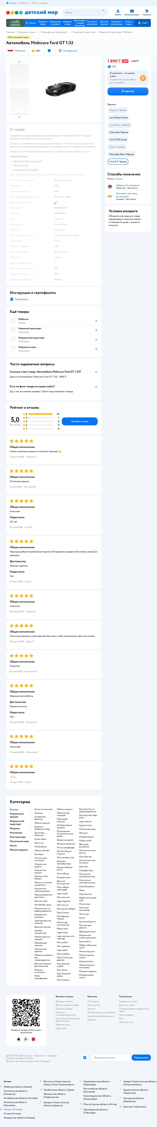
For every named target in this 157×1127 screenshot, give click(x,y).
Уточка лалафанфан (66, 847)
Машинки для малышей (63, 814)
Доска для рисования (84, 845)
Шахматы (83, 866)
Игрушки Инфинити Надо (42, 827)
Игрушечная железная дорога (42, 889)
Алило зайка (40, 839)
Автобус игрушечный (40, 931)
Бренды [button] (14, 809)
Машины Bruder (42, 850)
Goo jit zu (39, 843)
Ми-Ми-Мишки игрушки (64, 852)
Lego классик (85, 821)
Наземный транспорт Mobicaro (116, 32)
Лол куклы (84, 914)
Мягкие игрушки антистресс (87, 966)
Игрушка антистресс (39, 971)
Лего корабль (63, 954)
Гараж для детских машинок (42, 922)
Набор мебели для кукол (87, 946)
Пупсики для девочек (85, 926)
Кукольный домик (87, 921)
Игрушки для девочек (40, 950)
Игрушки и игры (26, 32)
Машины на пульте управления (43, 883)
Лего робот (62, 942)
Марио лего (62, 928)
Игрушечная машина (40, 871)
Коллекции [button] (16, 832)
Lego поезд (62, 932)
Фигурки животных (66, 844)
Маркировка (21, 299)
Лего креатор (63, 946)
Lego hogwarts (63, 901)
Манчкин (83, 833)
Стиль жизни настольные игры (87, 881)
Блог (121, 1018)
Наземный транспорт (84, 32)
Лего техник (63, 905)
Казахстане (33, 1061)
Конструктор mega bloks (88, 816)
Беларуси (45, 1061)
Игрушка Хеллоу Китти (64, 868)
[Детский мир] (32, 12)
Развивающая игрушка (40, 944)
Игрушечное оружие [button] (17, 815)
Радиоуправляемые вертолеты (43, 896)
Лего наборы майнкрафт (63, 888)
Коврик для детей (65, 840)
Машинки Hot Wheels (41, 877)
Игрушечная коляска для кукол (87, 936)
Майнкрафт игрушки (62, 820)
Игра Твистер (85, 856)
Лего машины (63, 980)
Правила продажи (64, 1008)
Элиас (82, 890)
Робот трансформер (40, 977)
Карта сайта (61, 1028)
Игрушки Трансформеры (64, 862)
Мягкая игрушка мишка (86, 956)
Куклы (82, 918)
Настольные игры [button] (19, 841)
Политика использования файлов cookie (68, 1019)
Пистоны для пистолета (40, 859)
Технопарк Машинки (39, 834)
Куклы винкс (85, 941)
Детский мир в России (16, 1061)
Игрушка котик (86, 961)
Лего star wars (63, 897)
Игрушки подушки (88, 971)
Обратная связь (63, 1024)
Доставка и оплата (64, 1001)
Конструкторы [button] (18, 836)
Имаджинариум (86, 837)
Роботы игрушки (65, 809)
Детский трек (40, 901)
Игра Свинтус (85, 894)
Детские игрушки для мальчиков (42, 964)
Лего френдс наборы (63, 917)
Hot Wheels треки (43, 905)
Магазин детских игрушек (42, 938)
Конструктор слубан (63, 964)
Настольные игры (87, 829)
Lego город (62, 893)
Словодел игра (86, 870)
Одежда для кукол (87, 931)
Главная (10, 32)
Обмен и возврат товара (67, 1005)
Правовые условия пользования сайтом (31, 1056)
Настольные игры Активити (87, 861)
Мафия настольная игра (87, 899)
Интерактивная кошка (86, 976)
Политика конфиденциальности (66, 1013)
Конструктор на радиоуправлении (87, 810)
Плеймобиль (40, 847)
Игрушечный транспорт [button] (17, 823)
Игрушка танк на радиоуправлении (43, 909)
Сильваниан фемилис (40, 818)
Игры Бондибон (86, 886)
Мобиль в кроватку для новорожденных (43, 957)
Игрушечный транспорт (54, 32)
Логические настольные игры (87, 875)
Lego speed (62, 950)
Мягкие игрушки (87, 951)
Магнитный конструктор (63, 923)
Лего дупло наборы (66, 909)
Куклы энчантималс (43, 809)
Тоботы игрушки (42, 823)
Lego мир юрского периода (66, 937)
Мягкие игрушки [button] (19, 849)
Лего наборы (63, 873)
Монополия (84, 904)
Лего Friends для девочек (65, 958)
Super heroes (63, 912)
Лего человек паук (65, 857)
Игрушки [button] (15, 828)
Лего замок (62, 970)
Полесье (38, 813)
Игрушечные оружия (40, 865)
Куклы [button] (13, 845)
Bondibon (39, 854)
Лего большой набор (63, 974)
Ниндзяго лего (64, 877)
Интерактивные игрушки (64, 826)
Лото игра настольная (84, 909)
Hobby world (85, 840)
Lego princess (85, 825)
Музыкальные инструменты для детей (65, 833)
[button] (143, 23)
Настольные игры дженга (87, 851)
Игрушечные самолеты (40, 915)
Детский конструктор (63, 882)
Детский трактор (42, 927)
